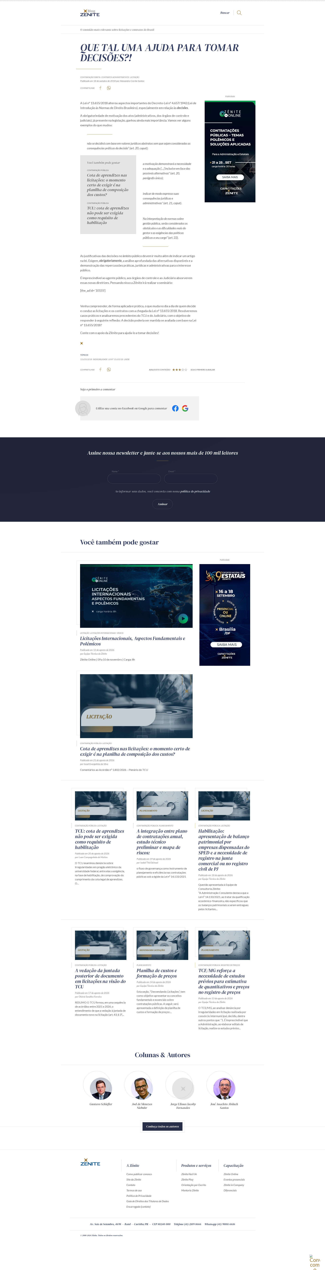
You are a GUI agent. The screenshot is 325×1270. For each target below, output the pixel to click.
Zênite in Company (234, 1184)
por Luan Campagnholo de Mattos (91, 857)
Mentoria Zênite (190, 1190)
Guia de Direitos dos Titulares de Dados (147, 1201)
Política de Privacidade (138, 1195)
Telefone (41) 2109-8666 (187, 1224)
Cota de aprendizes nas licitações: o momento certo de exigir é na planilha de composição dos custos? (107, 185)
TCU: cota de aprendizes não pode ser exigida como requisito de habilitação (108, 215)
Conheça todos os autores (162, 1126)
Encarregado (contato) (138, 1206)
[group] (100, 1091)
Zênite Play (187, 1179)
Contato (130, 1184)
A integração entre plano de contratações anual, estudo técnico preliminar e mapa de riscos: (162, 841)
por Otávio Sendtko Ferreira (88, 996)
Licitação (134, 77)
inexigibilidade (100, 359)
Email (171, 471)
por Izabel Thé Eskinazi (147, 862)
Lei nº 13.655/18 (115, 359)
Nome (114, 471)
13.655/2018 (86, 359)
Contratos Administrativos (115, 77)
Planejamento (166, 825)
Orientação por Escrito (193, 1184)
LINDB (126, 359)
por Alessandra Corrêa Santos (130, 80)
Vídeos (120, 633)
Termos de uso (134, 1190)
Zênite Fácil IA (189, 1174)
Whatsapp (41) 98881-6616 (220, 1224)
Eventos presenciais (234, 1179)
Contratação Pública (98, 170)
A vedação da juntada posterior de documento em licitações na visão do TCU (100, 978)
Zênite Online (231, 1174)
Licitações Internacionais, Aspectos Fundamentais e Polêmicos (132, 641)
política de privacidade (195, 491)
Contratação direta (90, 77)
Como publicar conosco (139, 1174)
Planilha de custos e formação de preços (157, 973)
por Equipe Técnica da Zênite (93, 653)
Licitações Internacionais (103, 633)
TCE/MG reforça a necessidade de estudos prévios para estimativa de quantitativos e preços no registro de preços (223, 981)
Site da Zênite (133, 1179)
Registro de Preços (230, 965)
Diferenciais (230, 1190)
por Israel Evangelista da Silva (94, 764)
